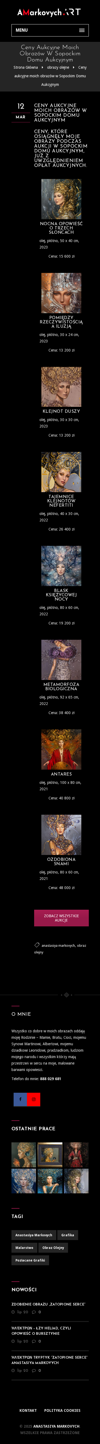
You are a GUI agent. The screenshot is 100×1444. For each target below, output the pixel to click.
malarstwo (24, 1248)
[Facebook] (20, 1099)
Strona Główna (26, 67)
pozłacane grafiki (30, 1260)
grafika (67, 1235)
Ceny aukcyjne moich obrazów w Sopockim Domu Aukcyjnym (50, 76)
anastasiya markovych (58, 946)
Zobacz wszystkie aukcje (61, 918)
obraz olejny (53, 1248)
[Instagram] (33, 1099)
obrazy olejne (58, 67)
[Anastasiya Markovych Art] (50, 12)
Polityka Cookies (62, 1410)
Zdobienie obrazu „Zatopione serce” (48, 1304)
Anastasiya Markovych (55, 1426)
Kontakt (28, 1410)
